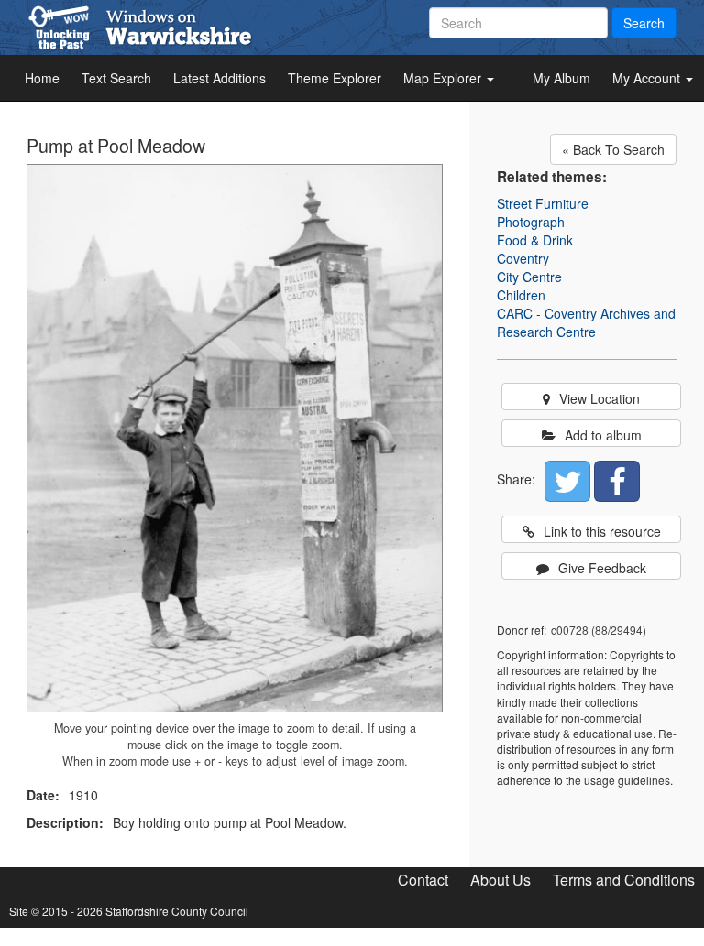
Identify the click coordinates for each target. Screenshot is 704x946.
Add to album (603, 435)
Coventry (523, 258)
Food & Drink (535, 240)
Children (521, 295)
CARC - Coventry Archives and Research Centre (586, 322)
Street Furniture (542, 203)
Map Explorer (444, 78)
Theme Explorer (334, 78)
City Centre (529, 276)
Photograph (531, 221)
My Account (648, 78)
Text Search (116, 78)
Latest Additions (219, 78)
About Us (500, 879)
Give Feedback (602, 568)
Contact (423, 879)
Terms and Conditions (624, 879)
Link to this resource (602, 531)
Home (42, 78)
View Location (599, 398)
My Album (561, 78)
